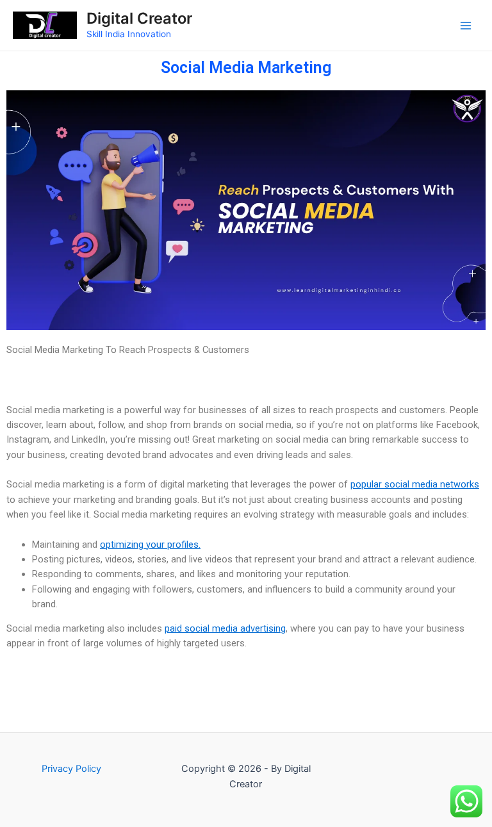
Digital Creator (139, 18)
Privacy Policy (71, 768)
